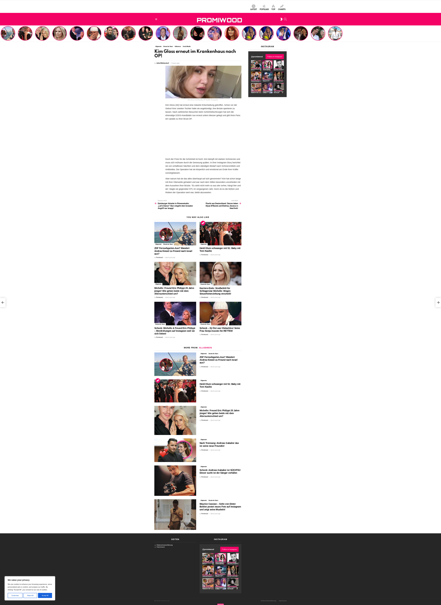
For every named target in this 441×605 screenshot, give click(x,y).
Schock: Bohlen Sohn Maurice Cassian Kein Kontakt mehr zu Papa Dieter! (162, 35)
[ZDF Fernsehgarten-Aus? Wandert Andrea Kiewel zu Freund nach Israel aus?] (175, 233)
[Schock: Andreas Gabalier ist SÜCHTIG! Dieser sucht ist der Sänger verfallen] (175, 480)
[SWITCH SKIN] (281, 19)
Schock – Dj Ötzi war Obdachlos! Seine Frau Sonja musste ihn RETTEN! (93, 35)
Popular (264, 9)
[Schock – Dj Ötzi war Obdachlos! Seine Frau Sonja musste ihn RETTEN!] (220, 313)
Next (440, 33)
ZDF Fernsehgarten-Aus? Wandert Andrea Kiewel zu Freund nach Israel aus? (7, 34)
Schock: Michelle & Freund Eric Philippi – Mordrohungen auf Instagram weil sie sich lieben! (76, 34)
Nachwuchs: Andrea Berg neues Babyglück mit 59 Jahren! (231, 36)
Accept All (45, 595)
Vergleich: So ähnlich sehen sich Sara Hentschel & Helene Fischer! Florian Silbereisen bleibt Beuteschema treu (249, 33)
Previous (1, 33)
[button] (256, 65)
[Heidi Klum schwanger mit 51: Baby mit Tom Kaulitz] (220, 233)
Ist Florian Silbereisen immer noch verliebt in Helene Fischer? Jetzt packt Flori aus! (301, 34)
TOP (273, 9)
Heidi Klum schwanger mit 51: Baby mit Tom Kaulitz (25, 36)
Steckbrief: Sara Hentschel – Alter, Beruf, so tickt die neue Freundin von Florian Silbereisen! (283, 34)
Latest (253, 9)
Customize (15, 595)
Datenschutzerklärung (165, 545)
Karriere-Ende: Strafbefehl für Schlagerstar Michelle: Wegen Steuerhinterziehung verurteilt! (60, 34)
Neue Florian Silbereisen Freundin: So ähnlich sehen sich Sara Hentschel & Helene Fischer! (265, 34)
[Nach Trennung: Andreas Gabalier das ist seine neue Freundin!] (175, 450)
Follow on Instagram (274, 57)
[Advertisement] (203, 139)
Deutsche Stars (168, 244)
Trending (203, 223)
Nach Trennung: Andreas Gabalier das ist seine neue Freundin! (111, 36)
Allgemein (158, 244)
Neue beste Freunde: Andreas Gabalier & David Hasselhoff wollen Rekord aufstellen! (146, 34)
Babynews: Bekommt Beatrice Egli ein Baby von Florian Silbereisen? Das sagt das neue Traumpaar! (318, 34)
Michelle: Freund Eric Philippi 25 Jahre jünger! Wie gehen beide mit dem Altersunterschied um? (42, 34)
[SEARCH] (285, 19)
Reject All (30, 595)
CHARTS (282, 9)
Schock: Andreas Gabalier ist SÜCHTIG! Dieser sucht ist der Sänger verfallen (128, 35)
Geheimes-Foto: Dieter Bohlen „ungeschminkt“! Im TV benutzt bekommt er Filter (197, 35)
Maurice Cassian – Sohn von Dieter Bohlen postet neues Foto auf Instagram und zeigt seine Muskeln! (180, 34)
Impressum (161, 547)
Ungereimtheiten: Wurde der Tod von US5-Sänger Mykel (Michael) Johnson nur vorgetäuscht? (335, 34)
